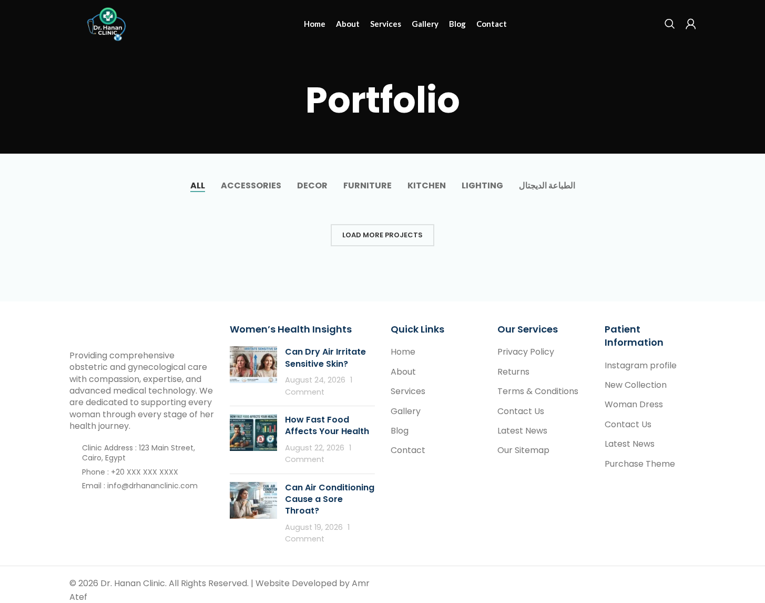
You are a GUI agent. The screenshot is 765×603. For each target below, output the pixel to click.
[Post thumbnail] (253, 372)
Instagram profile (641, 365)
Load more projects (382, 235)
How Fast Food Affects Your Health (327, 425)
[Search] (669, 23)
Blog (400, 431)
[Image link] (127, 330)
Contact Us (520, 411)
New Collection (636, 385)
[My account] (690, 23)
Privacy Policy (525, 352)
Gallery (406, 411)
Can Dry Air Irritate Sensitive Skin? (325, 357)
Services (408, 391)
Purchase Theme (640, 464)
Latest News (522, 431)
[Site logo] (108, 23)
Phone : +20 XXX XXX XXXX (130, 472)
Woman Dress (634, 404)
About (403, 372)
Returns (513, 372)
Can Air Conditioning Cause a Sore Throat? (329, 499)
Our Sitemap (523, 450)
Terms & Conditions (537, 391)
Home (403, 352)
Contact (408, 450)
